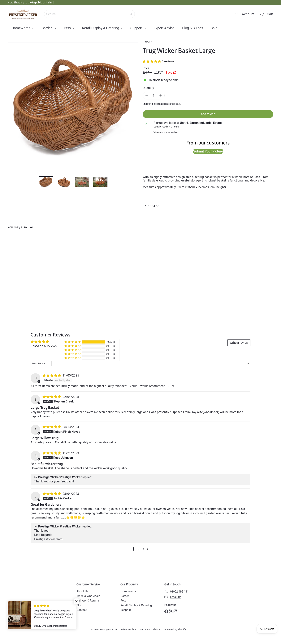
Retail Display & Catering (101, 28)
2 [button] (138, 549)
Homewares (21, 28)
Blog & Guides (192, 28)
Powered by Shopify (175, 629)
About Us (82, 591)
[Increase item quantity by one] (161, 96)
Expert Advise (164, 28)
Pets (67, 28)
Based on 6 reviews (44, 346)
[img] (52, 375)
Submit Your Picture (208, 151)
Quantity (148, 88)
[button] (152, 61)
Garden (47, 28)
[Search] (131, 14)
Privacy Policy (128, 629)
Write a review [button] (239, 342)
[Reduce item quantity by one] (147, 96)
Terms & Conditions (150, 629)
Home (146, 42)
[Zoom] (73, 108)
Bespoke (126, 610)
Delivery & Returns (88, 600)
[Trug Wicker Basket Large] (28, 267)
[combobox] (89, 14)
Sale (214, 28)
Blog (79, 605)
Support (136, 28)
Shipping (148, 103)
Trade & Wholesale (88, 596)
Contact (81, 610)
